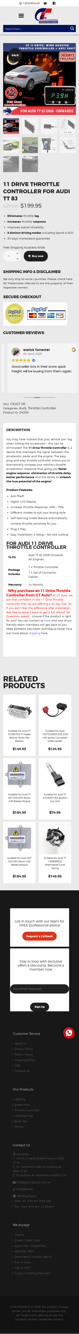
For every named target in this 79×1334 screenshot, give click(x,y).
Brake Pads (22, 1104)
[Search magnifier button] (72, 28)
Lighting (20, 1099)
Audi (22, 408)
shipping (34, 633)
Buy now (37, 256)
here (47, 620)
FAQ (17, 1065)
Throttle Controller (42, 408)
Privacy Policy (24, 1049)
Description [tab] (18, 430)
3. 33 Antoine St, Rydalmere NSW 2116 (39, 1175)
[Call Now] (68, 1032)
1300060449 (24, 1189)
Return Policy (24, 1054)
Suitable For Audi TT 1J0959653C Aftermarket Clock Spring (55, 863)
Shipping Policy (25, 1060)
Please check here (59, 279)
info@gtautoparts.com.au (33, 1182)
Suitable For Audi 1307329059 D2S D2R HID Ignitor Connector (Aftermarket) (55, 735)
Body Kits (21, 1121)
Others (19, 1126)
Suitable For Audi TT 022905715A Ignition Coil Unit (55, 798)
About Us (21, 1043)
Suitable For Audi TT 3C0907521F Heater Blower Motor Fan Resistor (19, 735)
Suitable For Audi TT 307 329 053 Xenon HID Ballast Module (19, 798)
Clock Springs (24, 1115)
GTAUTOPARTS (20, 1306)
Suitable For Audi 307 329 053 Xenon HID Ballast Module (19, 861)
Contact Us (22, 1071)
